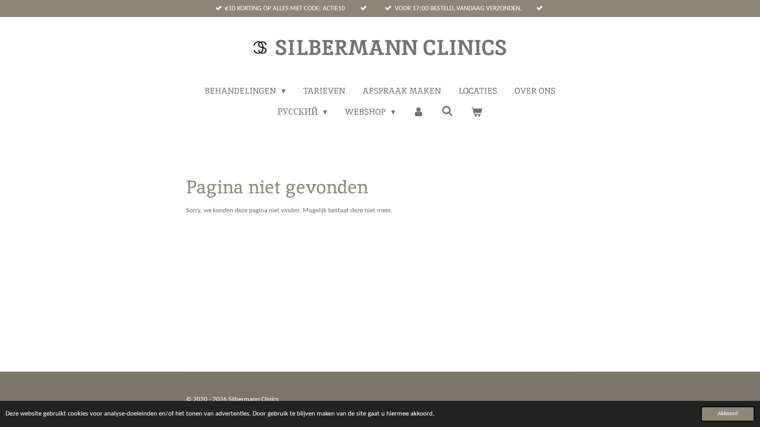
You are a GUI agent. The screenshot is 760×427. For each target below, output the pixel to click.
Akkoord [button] (728, 414)
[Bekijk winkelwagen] (476, 112)
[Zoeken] (447, 111)
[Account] (418, 112)
